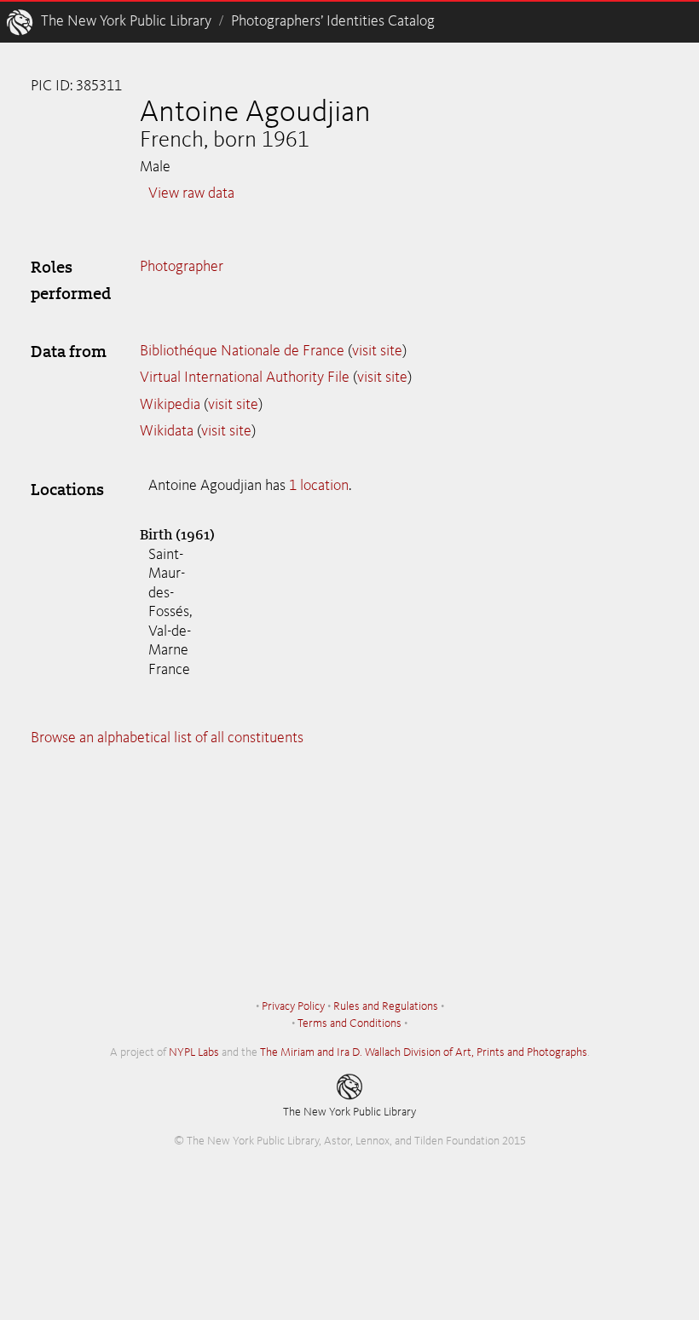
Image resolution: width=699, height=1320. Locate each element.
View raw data (191, 193)
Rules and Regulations (385, 1006)
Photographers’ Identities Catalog (333, 21)
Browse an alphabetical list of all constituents (167, 738)
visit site (377, 351)
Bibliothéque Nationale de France (242, 351)
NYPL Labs (194, 1052)
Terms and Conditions (349, 1023)
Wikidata (167, 431)
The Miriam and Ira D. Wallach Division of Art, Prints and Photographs (423, 1052)
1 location (319, 485)
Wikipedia (170, 404)
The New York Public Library (126, 21)
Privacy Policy (293, 1006)
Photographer (181, 266)
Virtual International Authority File (245, 377)
